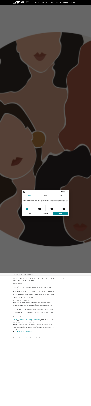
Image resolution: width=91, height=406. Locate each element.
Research (24, 337)
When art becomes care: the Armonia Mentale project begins (72, 289)
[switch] (39, 209)
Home (14, 274)
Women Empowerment (40, 337)
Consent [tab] (29, 195)
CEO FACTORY (22, 286)
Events (20, 337)
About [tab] (61, 195)
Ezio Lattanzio (31, 308)
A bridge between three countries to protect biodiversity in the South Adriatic (72, 284)
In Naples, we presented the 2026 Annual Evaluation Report (71, 300)
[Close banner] (67, 191)
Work (18, 337)
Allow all (60, 213)
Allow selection (45, 213)
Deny (30, 213)
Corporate (32, 140)
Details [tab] (45, 195)
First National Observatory (24, 331)
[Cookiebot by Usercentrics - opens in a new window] (60, 192)
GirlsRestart (22, 304)
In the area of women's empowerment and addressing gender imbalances (26, 319)
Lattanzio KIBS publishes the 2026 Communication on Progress (71, 295)
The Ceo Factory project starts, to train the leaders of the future (41, 333)
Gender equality (33, 337)
